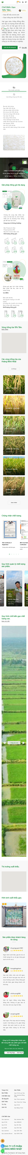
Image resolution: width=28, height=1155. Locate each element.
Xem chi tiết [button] (6, 621)
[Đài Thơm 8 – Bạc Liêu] (14, 465)
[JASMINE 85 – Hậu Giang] (14, 445)
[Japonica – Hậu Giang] (14, 384)
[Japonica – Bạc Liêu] (14, 486)
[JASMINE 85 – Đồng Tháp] (14, 405)
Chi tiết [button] (24, 47)
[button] (26, 2)
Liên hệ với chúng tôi (10, 47)
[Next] (23, 743)
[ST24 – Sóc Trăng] (14, 425)
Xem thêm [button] (5, 329)
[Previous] (5, 743)
